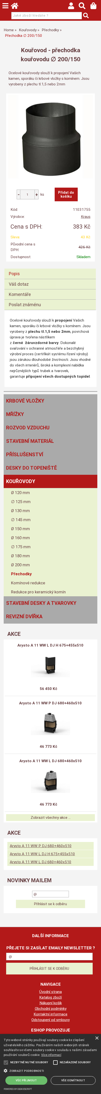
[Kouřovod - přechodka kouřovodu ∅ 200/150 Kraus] (50, 136)
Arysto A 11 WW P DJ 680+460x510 (50, 703)
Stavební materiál (30, 441)
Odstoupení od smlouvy (50, 1020)
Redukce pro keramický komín (38, 591)
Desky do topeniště (31, 468)
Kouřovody (20, 481)
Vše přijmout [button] (26, 1080)
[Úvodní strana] (17, 7)
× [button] (97, 1038)
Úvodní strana (50, 992)
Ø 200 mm (20, 564)
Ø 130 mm (20, 510)
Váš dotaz (19, 284)
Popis (14, 273)
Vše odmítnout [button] (73, 1080)
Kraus (85, 216)
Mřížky (15, 414)
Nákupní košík (50, 1003)
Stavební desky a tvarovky (41, 603)
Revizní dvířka (24, 616)
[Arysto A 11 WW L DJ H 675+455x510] (50, 665)
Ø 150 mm (20, 528)
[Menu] (5, 6)
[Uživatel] (73, 7)
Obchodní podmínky (50, 1008)
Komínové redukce (28, 582)
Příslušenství (24, 454)
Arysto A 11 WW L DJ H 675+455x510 (50, 645)
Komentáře (20, 294)
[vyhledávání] (84, 7)
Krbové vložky (25, 401)
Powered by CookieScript (18, 1089)
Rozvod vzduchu (28, 428)
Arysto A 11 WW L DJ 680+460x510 (50, 761)
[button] (50, 1070)
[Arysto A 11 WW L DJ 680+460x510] (50, 781)
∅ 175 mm (21, 546)
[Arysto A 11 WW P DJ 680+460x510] (50, 723)
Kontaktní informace (50, 1014)
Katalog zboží (50, 997)
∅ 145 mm (21, 519)
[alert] (50, 1064)
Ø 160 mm (20, 537)
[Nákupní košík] (95, 7)
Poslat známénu (25, 304)
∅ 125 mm (21, 501)
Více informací (51, 1055)
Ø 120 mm (20, 492)
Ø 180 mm (20, 555)
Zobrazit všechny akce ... (51, 817)
